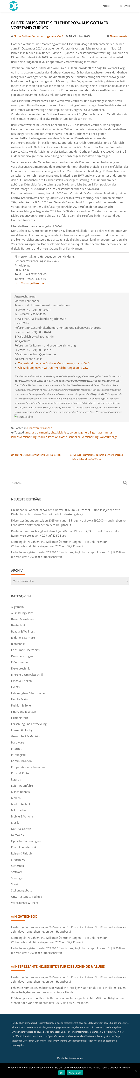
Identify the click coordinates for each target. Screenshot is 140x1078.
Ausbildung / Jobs (22, 613)
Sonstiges (17, 878)
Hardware (17, 742)
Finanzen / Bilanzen (39, 428)
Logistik (16, 779)
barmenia (43, 432)
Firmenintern (19, 718)
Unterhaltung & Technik (26, 897)
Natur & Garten (21, 829)
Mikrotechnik (19, 810)
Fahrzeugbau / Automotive (28, 693)
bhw (53, 432)
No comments (118, 36)
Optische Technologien (26, 841)
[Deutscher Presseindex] (14, 6)
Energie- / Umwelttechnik (27, 675)
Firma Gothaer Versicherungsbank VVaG (38, 36)
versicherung (90, 437)
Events (15, 687)
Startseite (107, 6)
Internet (16, 749)
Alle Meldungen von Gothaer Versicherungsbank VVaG (53, 368)
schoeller (74, 437)
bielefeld (62, 432)
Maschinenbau (20, 792)
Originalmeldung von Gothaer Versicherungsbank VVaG (54, 363)
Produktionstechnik (23, 847)
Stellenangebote (21, 890)
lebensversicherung (24, 437)
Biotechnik (18, 644)
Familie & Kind (20, 699)
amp (27, 432)
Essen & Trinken (21, 681)
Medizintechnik (21, 804)
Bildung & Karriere (23, 638)
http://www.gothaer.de (29, 283)
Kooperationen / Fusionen (28, 767)
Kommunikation (21, 761)
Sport (14, 884)
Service (125, 6)
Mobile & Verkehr (22, 816)
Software (17, 872)
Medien (16, 798)
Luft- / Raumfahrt (22, 786)
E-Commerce (19, 662)
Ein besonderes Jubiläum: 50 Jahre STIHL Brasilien (36, 454)
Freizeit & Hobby (21, 730)
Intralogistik (18, 755)
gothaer (97, 432)
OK (61, 1072)
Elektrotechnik (20, 668)
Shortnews (18, 860)
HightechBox (25, 916)
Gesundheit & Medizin (25, 736)
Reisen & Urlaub (21, 853)
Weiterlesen (75, 1072)
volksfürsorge (108, 437)
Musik (15, 823)
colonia (74, 432)
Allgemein (17, 607)
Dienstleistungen (22, 656)
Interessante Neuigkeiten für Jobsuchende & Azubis (59, 966)
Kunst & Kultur (20, 773)
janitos (108, 432)
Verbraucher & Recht (24, 903)
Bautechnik (18, 625)
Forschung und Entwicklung (29, 724)
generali (85, 432)
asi (33, 432)
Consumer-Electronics (25, 650)
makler (42, 437)
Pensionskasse (57, 437)
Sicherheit (17, 866)
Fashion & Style (21, 705)
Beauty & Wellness (23, 631)
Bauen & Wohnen (22, 619)
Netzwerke (18, 835)
